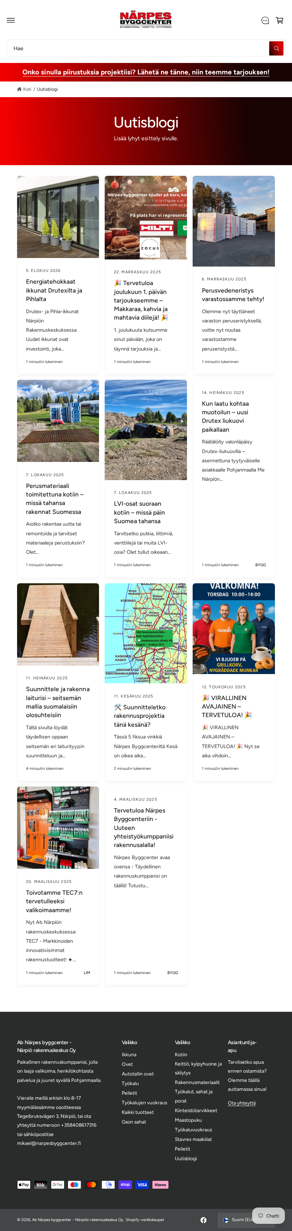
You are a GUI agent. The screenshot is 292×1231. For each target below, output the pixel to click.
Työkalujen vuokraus (144, 1102)
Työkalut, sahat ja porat (194, 1096)
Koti (27, 89)
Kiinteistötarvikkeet (196, 1110)
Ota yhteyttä (242, 1103)
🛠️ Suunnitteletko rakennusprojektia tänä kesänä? (140, 716)
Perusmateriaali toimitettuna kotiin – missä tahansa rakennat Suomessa (55, 498)
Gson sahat (134, 1122)
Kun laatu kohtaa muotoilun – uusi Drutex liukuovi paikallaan (225, 416)
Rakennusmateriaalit (197, 1082)
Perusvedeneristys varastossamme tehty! (233, 295)
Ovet (127, 1064)
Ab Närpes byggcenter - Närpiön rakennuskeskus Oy (78, 1219)
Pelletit (129, 1093)
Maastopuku (188, 1120)
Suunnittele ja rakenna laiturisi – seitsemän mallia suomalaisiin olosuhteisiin (57, 702)
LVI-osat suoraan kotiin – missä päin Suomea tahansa (139, 512)
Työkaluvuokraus (193, 1129)
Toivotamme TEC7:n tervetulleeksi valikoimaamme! (54, 901)
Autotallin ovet (138, 1074)
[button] (11, 20)
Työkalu (130, 1083)
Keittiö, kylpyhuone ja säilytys (198, 1068)
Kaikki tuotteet (138, 1112)
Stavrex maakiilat (193, 1139)
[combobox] (146, 48)
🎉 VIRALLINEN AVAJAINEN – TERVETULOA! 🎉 (227, 706)
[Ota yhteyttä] (264, 20)
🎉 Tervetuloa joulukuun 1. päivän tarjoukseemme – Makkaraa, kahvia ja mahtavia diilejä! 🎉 (141, 300)
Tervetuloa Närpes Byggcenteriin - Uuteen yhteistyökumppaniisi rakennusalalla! (143, 827)
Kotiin (181, 1054)
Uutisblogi (47, 89)
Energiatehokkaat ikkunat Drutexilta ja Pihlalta (54, 290)
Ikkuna (129, 1054)
